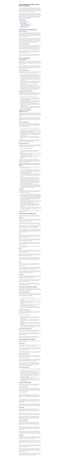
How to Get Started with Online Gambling (24, 26)
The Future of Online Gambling (23, 27)
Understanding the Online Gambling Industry (25, 21)
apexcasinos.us (26, 36)
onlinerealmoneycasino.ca (31, 11)
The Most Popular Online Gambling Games (25, 24)
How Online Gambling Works (23, 22)
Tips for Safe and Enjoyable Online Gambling (25, 25)
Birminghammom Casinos (22, 1)
